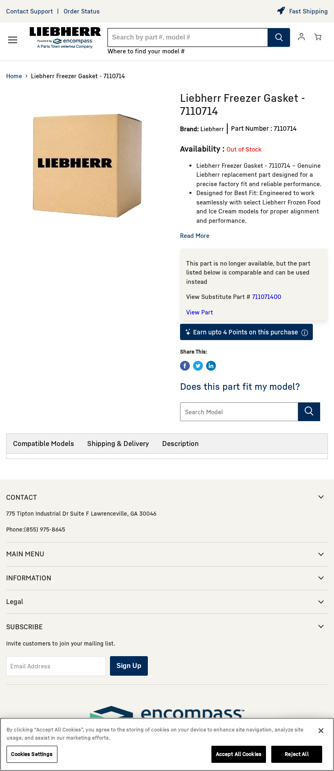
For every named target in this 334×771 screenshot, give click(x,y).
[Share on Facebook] (185, 366)
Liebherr (212, 128)
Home (14, 75)
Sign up (128, 665)
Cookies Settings (32, 754)
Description (180, 443)
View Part (199, 312)
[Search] (279, 37)
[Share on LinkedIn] (211, 366)
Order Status (82, 11)
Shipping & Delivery (118, 443)
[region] (167, 744)
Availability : (203, 148)
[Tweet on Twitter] (198, 366)
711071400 (266, 296)
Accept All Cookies (238, 754)
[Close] (321, 731)
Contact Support (29, 11)
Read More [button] (194, 235)
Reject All (296, 754)
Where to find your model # (146, 51)
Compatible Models (43, 443)
